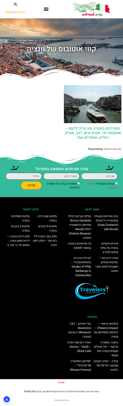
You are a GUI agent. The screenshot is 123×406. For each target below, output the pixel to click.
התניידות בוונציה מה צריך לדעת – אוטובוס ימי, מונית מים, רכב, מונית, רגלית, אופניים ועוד (92, 133)
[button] (46, 9)
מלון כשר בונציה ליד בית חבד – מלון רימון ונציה (45, 240)
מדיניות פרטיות (62, 400)
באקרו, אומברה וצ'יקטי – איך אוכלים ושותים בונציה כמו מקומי (106, 349)
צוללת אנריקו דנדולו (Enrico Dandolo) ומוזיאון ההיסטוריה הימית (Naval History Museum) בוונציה (79, 227)
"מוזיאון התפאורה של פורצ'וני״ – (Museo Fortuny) (80, 365)
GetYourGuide (112, 149)
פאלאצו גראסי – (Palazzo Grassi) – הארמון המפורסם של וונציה (106, 330)
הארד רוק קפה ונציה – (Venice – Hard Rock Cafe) (79, 346)
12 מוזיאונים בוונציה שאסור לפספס (79, 245)
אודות (61, 382)
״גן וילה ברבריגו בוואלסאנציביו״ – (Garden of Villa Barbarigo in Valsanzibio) (81, 266)
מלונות (9, 12)
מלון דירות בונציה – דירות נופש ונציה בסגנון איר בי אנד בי (18, 240)
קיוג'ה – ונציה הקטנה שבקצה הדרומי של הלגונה (105, 365)
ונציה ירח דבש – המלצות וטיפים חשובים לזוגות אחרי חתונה (106, 264)
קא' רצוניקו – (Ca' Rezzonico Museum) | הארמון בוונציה (79, 330)
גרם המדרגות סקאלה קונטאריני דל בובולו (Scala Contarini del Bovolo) (106, 222)
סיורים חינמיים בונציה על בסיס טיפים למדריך (109, 247)
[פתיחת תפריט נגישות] (6, 399)
